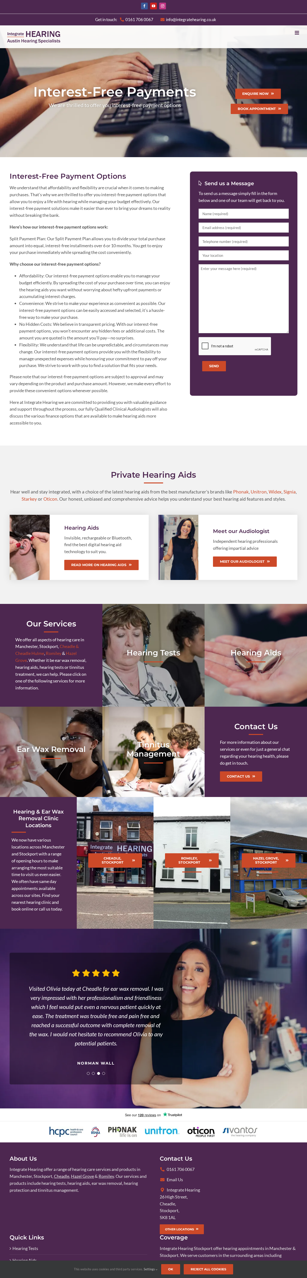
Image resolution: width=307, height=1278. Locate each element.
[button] (88, 1073)
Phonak (241, 491)
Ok (170, 1269)
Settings (150, 1269)
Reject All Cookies (208, 1269)
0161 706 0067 (181, 1169)
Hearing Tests (25, 1248)
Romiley (53, 653)
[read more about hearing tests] (256, 655)
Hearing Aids (24, 1260)
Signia (289, 491)
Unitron (259, 491)
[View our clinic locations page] (38, 863)
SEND (214, 366)
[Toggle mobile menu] (297, 32)
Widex (275, 491)
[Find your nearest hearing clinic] (115, 863)
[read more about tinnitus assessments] (153, 752)
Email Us (175, 1179)
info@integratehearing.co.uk (191, 19)
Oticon (50, 499)
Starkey (29, 499)
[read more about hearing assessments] (153, 655)
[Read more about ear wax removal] (51, 752)
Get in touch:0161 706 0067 (124, 19)
